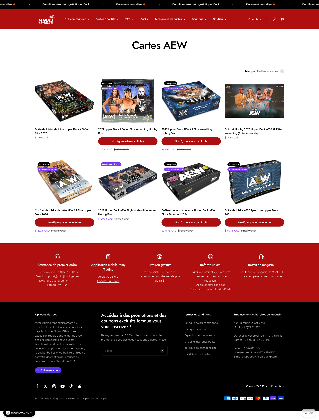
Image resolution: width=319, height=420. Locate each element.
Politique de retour (195, 329)
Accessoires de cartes (168, 19)
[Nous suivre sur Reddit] (79, 386)
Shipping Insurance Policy (199, 341)
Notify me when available (128, 141)
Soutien (218, 19)
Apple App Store (108, 276)
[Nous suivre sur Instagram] (54, 386)
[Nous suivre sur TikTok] (71, 386)
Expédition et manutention (200, 335)
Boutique (197, 19)
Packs (144, 19)
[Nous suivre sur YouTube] (62, 386)
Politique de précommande (201, 322)
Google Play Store (108, 281)
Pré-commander (75, 19)
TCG (127, 19)
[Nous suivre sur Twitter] (45, 386)
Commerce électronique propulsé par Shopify (83, 398)
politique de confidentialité (200, 347)
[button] (19, 413)
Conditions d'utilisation (198, 354)
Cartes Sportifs (105, 19)
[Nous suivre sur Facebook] (37, 386)
